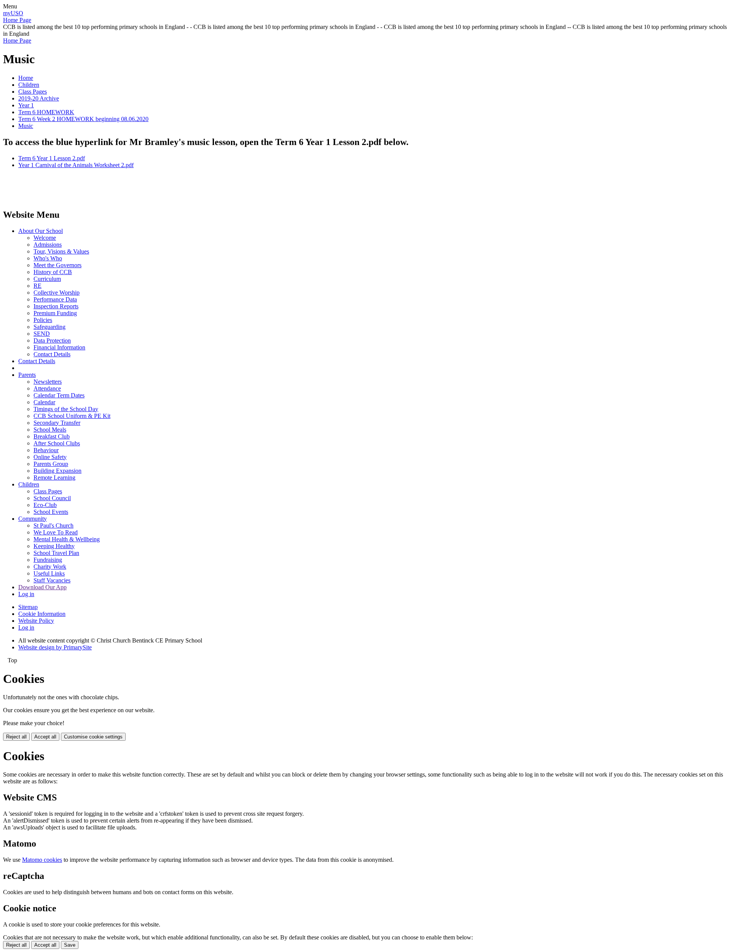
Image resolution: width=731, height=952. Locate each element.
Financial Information (59, 347)
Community (32, 518)
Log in (26, 594)
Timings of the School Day (66, 409)
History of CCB (53, 272)
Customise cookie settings (93, 737)
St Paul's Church (53, 525)
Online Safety (50, 457)
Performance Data (55, 299)
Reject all (16, 737)
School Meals (50, 429)
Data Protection (52, 340)
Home (25, 78)
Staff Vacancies (52, 580)
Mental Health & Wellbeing (67, 539)
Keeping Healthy (54, 546)
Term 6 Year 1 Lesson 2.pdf (51, 158)
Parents (27, 375)
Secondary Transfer (57, 422)
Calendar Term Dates (59, 395)
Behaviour (46, 450)
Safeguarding (49, 327)
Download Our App (42, 587)
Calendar (44, 402)
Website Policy (36, 620)
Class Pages (32, 91)
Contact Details (52, 354)
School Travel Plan (56, 553)
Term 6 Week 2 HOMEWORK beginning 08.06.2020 (83, 119)
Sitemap (28, 607)
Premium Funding (55, 313)
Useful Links (49, 573)
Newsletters (48, 381)
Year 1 (26, 105)
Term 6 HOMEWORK (46, 112)
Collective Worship (57, 292)
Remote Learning (54, 477)
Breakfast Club (52, 436)
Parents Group (51, 464)
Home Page (17, 20)
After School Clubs (57, 443)
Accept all (45, 737)
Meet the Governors (57, 265)
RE (37, 285)
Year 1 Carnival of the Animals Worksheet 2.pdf (76, 165)
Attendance (47, 388)
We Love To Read (56, 532)
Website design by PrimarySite (55, 647)
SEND (42, 333)
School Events (51, 512)
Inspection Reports (56, 306)
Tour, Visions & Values (61, 251)
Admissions (48, 244)
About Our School (40, 231)
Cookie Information (41, 614)
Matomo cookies (42, 859)
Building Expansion (57, 470)
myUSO (13, 13)
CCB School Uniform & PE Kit (72, 416)
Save (69, 945)
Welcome (45, 237)
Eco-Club (45, 505)
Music (25, 126)
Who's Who (48, 258)
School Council (52, 498)
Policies (43, 320)
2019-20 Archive (38, 98)
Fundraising (48, 560)
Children (28, 84)
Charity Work (50, 566)
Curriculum (47, 279)
